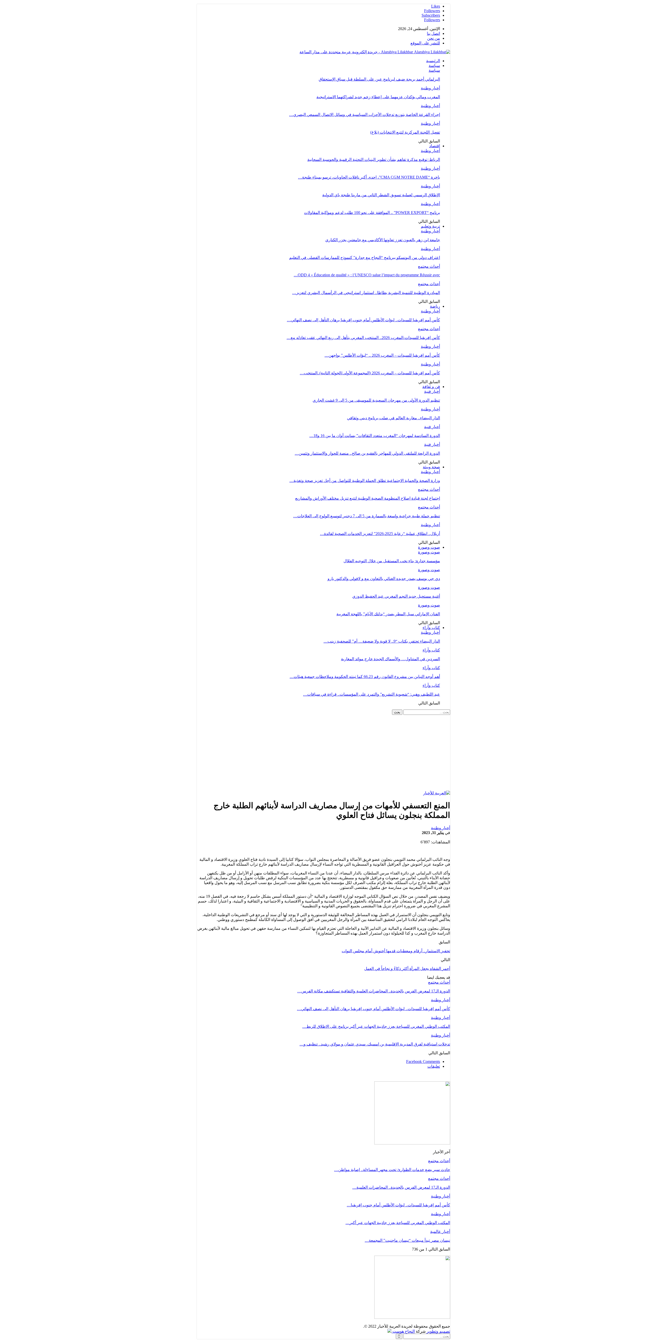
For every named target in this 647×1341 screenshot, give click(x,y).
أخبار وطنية (430, 88)
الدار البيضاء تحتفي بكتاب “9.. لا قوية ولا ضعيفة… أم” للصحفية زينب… (382, 641)
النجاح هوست (403, 1331)
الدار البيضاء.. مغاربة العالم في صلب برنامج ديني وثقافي (393, 418)
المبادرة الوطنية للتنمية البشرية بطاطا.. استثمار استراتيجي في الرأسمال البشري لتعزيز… (366, 292)
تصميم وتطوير (438, 1331)
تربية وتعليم (430, 226)
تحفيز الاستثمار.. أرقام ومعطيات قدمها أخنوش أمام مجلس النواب (396, 951)
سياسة (434, 65)
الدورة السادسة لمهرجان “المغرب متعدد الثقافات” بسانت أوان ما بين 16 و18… (374, 435)
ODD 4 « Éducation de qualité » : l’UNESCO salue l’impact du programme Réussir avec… (367, 275)
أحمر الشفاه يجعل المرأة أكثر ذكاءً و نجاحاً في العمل (407, 968)
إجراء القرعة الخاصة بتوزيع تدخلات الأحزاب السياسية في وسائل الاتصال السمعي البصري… (364, 114)
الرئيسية (433, 61)
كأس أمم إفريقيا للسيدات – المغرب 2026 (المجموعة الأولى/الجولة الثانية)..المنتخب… (370, 373)
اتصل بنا (433, 33)
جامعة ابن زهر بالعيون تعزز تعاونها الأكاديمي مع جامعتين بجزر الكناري (382, 240)
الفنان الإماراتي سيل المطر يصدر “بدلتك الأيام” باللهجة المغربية (388, 614)
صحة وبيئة (431, 467)
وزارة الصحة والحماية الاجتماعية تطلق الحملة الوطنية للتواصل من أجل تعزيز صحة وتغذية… (364, 480)
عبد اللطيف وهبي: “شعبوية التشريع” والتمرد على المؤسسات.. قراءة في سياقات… (371, 694)
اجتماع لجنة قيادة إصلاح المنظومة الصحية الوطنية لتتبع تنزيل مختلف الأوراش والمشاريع (367, 498)
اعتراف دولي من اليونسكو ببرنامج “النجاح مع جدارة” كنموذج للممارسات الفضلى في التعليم (364, 257)
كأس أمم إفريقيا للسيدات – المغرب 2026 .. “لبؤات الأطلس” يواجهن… (382, 355)
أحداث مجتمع (429, 266)
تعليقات (433, 1066)
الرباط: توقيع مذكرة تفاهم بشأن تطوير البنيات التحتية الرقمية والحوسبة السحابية (373, 159)
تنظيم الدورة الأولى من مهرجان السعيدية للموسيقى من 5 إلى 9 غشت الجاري (376, 400)
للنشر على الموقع (425, 43)
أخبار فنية (432, 391)
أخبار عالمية (440, 1231)
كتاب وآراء (431, 627)
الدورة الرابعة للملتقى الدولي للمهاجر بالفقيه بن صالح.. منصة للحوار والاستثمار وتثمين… (367, 453)
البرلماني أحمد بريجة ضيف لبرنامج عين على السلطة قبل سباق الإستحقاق (379, 79)
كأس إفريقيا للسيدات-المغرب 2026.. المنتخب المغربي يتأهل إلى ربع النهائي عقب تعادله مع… (363, 337)
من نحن (433, 38)
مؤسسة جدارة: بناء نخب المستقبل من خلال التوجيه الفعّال (391, 561)
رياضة (435, 306)
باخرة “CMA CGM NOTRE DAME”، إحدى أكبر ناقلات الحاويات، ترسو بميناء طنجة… (369, 177)
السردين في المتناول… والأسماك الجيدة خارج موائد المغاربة (390, 659)
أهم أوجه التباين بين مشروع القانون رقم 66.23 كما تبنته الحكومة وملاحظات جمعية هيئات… (365, 676)
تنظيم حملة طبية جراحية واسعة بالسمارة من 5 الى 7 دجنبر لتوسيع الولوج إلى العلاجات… (366, 516)
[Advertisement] (323, 752)
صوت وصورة (429, 547)
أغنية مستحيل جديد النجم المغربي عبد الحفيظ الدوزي (396, 596)
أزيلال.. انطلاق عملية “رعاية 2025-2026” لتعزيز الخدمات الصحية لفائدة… (380, 533)
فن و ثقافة (431, 386)
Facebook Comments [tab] (423, 1061)
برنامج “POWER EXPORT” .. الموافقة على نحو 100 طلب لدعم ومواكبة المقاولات (372, 212)
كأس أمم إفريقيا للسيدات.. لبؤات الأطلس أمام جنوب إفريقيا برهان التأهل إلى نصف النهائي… (363, 320)
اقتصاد (434, 146)
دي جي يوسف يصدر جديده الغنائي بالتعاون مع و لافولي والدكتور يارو (384, 578)
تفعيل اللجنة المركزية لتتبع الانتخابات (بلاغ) (405, 132)
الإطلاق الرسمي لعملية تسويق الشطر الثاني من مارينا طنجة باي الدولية (381, 195)
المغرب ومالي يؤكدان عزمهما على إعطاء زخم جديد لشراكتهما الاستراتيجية (378, 97)
